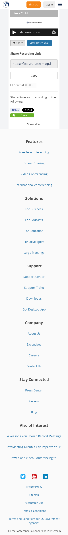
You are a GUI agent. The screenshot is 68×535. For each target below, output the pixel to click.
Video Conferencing (34, 174)
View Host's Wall (39, 43)
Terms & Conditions (34, 510)
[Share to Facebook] (15, 110)
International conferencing (34, 185)
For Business (34, 209)
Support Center (34, 277)
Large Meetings (34, 253)
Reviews (34, 401)
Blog (34, 412)
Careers (34, 355)
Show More (34, 124)
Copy (34, 75)
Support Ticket (34, 288)
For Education (34, 231)
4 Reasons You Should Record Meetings (34, 436)
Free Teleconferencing (34, 152)
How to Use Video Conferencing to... (34, 458)
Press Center (34, 390)
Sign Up (33, 4)
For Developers (34, 242)
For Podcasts (34, 220)
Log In (49, 4)
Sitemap (34, 495)
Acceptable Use (34, 503)
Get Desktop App (34, 309)
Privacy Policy (34, 487)
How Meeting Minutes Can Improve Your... (34, 447)
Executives (34, 344)
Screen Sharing (34, 163)
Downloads (34, 299)
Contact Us (34, 366)
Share (19, 43)
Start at (19, 85)
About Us (34, 334)
